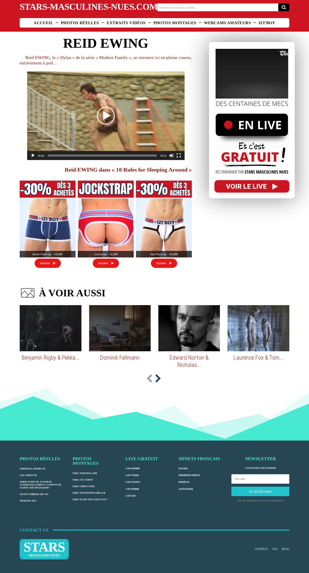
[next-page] (158, 378)
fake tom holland (85, 473)
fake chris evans (84, 486)
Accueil (183, 468)
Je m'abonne (260, 491)
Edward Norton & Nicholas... (189, 361)
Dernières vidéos (189, 475)
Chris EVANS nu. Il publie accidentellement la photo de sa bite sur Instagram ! (40, 485)
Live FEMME (132, 489)
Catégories (185, 489)
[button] (106, 116)
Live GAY (131, 495)
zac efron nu (28, 475)
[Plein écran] (178, 155)
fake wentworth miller (89, 493)
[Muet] (171, 155)
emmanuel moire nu (32, 468)
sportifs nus (28, 501)
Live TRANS (132, 475)
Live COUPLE (133, 482)
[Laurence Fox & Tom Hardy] (258, 328)
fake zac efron (83, 480)
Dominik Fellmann (120, 357)
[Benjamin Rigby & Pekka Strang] (50, 328)
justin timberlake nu (34, 494)
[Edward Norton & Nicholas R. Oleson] (189, 328)
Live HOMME (133, 468)
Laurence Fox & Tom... (258, 357)
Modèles (183, 482)
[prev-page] (149, 378)
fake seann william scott (90, 499)
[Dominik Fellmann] (120, 328)
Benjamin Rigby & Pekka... (50, 357)
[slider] (102, 155)
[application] (106, 115)
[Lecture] (33, 155)
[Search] (283, 7)
